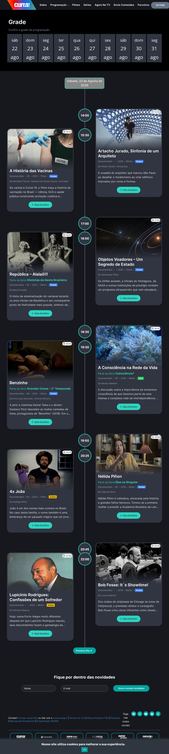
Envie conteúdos (124, 4)
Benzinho (19, 382)
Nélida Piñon (110, 476)
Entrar (160, 5)
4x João (17, 491)
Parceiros (143, 4)
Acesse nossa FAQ (28, 718)
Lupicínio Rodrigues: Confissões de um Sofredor (36, 597)
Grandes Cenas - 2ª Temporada (49, 388)
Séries (87, 4)
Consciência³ (125, 373)
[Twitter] (158, 713)
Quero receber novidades (131, 688)
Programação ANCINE (47, 721)
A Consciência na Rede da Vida (127, 367)
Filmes (76, 4)
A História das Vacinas (31, 170)
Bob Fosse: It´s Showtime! (123, 585)
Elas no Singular (127, 482)
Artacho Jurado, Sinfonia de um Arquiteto (128, 153)
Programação (58, 4)
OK (84, 749)
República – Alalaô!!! (29, 274)
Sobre (43, 4)
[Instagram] (139, 713)
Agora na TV (102, 4)
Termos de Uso (77, 718)
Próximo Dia (83, 650)
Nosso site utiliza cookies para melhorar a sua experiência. (84, 744)
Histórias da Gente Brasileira (47, 280)
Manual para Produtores (22, 721)
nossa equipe (60, 718)
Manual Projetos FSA (97, 718)
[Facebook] (133, 713)
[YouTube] (145, 713)
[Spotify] (152, 713)
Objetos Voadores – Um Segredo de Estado (120, 262)
